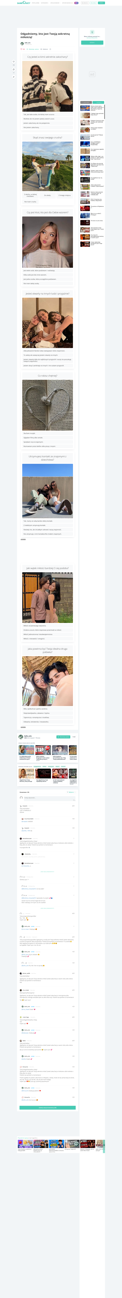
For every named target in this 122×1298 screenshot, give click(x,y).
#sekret (57, 766)
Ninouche (25, 1067)
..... (23, 913)
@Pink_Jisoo (25, 954)
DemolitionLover (27, 838)
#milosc (44, 766)
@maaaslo (25, 821)
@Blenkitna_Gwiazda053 (29, 889)
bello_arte (27, 43)
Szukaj (85, 3)
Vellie (24, 1040)
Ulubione (45, 49)
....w (24, 937)
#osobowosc (51, 766)
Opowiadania (67, 3)
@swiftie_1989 (26, 831)
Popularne (35, 3)
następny (99, 102)
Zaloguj (93, 3)
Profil (74, 737)
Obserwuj (34, 49)
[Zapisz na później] (50, 49)
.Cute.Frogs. (26, 1017)
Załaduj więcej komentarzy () (47, 1107)
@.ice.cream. (25, 929)
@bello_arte (25, 965)
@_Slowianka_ (26, 866)
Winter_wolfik (26, 973)
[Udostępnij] (14, 77)
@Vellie (24, 1059)
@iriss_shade (25, 1009)
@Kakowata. (25, 1033)
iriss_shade (26, 990)
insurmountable (28, 819)
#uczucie (63, 766)
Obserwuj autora (64, 737)
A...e (24, 877)
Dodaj (101, 2)
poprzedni (86, 102)
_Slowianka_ (27, 854)
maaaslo (25, 806)
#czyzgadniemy (37, 766)
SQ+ (76, 2)
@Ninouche (25, 1091)
